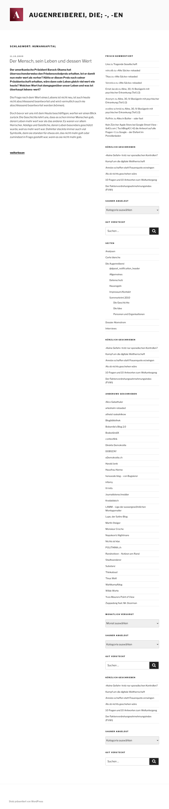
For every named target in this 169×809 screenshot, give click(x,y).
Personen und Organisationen (129, 314)
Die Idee (117, 308)
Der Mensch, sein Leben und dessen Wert (51, 61)
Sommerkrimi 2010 (119, 297)
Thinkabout (111, 572)
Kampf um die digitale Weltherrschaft (125, 161)
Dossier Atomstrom (115, 322)
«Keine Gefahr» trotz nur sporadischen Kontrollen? (131, 155)
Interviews (111, 328)
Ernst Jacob (111, 88)
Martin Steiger (112, 522)
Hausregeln (115, 285)
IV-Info (109, 488)
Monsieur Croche (114, 529)
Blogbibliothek (112, 420)
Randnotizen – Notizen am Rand (122, 553)
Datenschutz (116, 280)
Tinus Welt (111, 578)
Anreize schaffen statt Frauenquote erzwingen (129, 167)
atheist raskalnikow (115, 414)
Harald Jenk (111, 463)
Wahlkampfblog (113, 584)
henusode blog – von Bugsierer (121, 476)
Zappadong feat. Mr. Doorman (121, 603)
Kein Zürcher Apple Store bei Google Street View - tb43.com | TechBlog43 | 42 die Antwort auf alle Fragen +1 (131, 128)
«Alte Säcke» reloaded (128, 70)
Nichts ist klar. (112, 541)
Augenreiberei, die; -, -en (76, 15)
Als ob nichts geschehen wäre (121, 173)
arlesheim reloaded (115, 408)
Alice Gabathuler (114, 401)
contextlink (111, 438)
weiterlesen (17, 152)
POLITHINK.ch (113, 547)
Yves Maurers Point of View (119, 596)
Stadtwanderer (113, 559)
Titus (108, 76)
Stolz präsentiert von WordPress (26, 801)
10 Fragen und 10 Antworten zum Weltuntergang (131, 179)
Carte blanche (112, 257)
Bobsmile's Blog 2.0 (115, 426)
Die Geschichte (121, 302)
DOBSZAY (111, 451)
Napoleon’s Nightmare (117, 535)
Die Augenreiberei (114, 263)
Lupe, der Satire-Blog (116, 516)
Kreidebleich (112, 500)
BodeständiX (112, 432)
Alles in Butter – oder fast (130, 118)
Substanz (110, 566)
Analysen (110, 251)
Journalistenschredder (117, 494)
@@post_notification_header (124, 268)
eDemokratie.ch (113, 457)
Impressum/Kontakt (120, 291)
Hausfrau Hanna (114, 469)
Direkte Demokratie (115, 445)
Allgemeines (115, 274)
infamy (109, 482)
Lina (107, 64)
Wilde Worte (112, 590)
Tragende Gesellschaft (125, 64)
